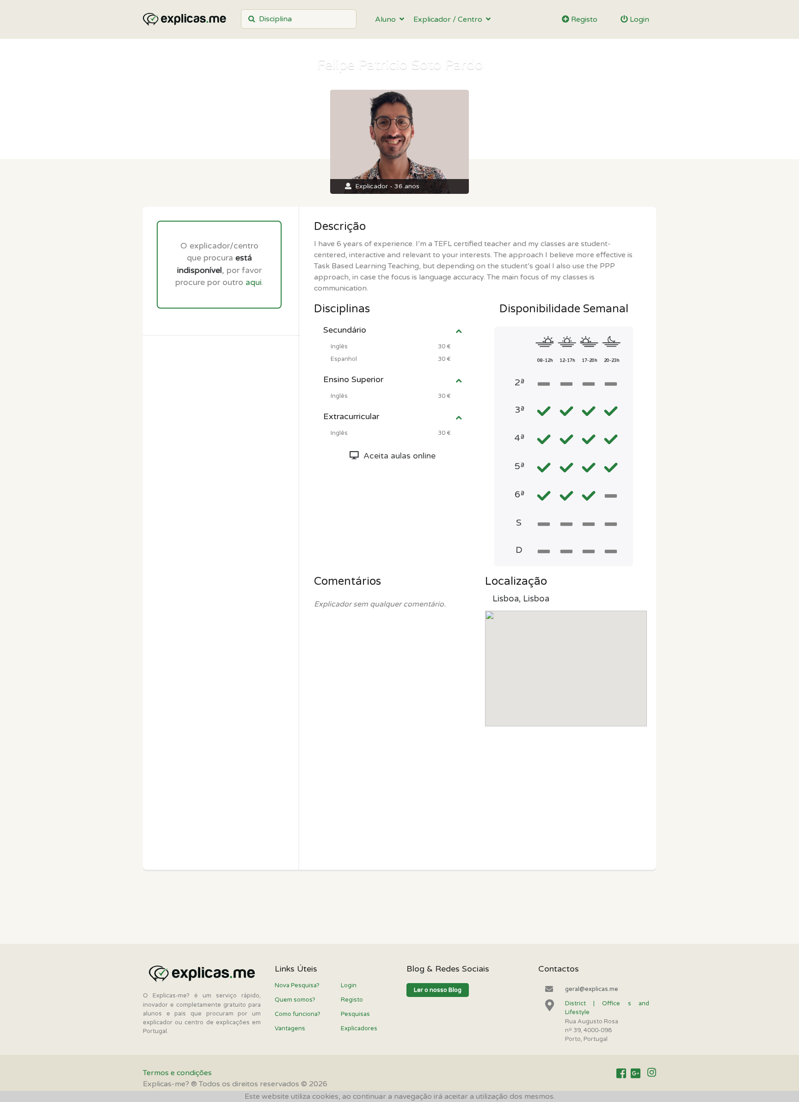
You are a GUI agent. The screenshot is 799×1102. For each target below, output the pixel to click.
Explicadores (359, 1028)
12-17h (567, 360)
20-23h (612, 360)
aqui (254, 282)
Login (638, 19)
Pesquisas (355, 1014)
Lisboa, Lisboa (520, 599)
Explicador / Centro (449, 19)
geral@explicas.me (591, 989)
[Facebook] (621, 1073)
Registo (583, 19)
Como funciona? (297, 1014)
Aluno (387, 19)
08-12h (545, 360)
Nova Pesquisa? (297, 985)
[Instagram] (651, 1073)
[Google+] (635, 1073)
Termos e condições (177, 1072)
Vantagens (290, 1028)
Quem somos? (295, 999)
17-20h (589, 360)
